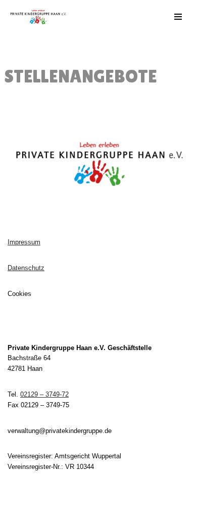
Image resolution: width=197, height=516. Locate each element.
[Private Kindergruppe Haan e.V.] (38, 16)
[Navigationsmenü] (178, 17)
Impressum (24, 242)
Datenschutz (26, 268)
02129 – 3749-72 (44, 394)
